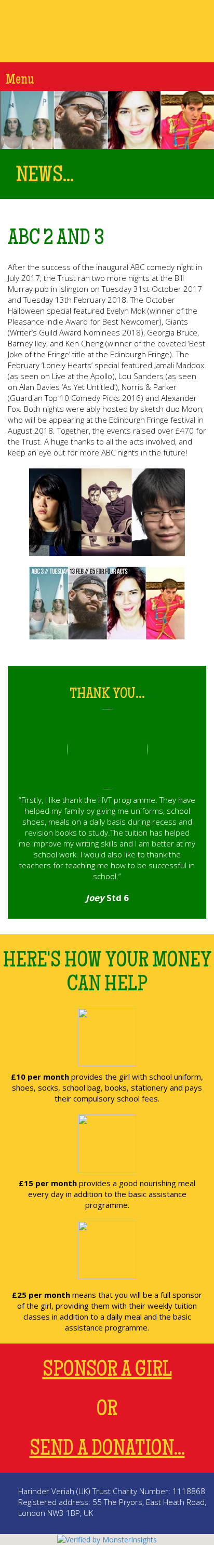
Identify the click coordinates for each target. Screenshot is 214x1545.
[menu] (204, 76)
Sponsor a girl (107, 1371)
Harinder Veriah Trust (107, 31)
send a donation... (107, 1450)
